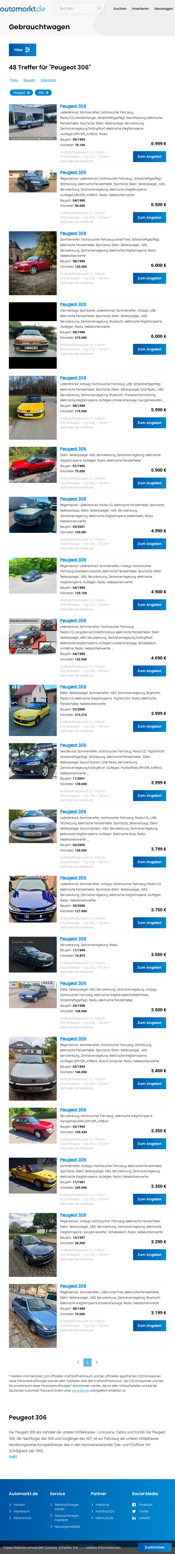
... (164, 400)
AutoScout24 (104, 1511)
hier (82, 1547)
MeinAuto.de (104, 1518)
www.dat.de (80, 1390)
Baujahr (29, 80)
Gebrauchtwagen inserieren (66, 1517)
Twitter (144, 1511)
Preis (14, 80)
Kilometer (48, 80)
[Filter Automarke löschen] (28, 92)
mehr (13, 1456)
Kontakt (19, 1504)
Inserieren (140, 8)
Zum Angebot (150, 156)
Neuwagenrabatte (67, 1526)
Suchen (119, 8)
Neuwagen (163, 8)
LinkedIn (145, 1518)
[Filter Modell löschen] (47, 92)
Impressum (21, 1511)
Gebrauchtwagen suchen (66, 1506)
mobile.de (102, 1504)
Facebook (146, 1504)
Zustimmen (155, 1547)
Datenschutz (22, 1518)
